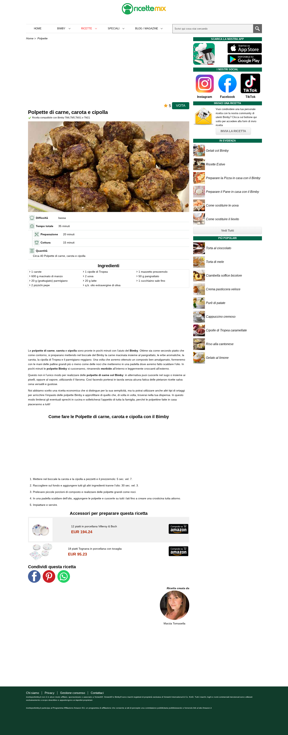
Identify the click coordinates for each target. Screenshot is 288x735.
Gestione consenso (72, 692)
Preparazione (49, 234)
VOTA (180, 105)
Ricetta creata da (178, 588)
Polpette (42, 38)
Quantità (41, 250)
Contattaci (97, 692)
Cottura (46, 242)
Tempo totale (44, 226)
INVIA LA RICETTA (233, 131)
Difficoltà (42, 217)
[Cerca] (257, 28)
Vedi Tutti (227, 230)
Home (38, 28)
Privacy (49, 692)
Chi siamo (32, 692)
